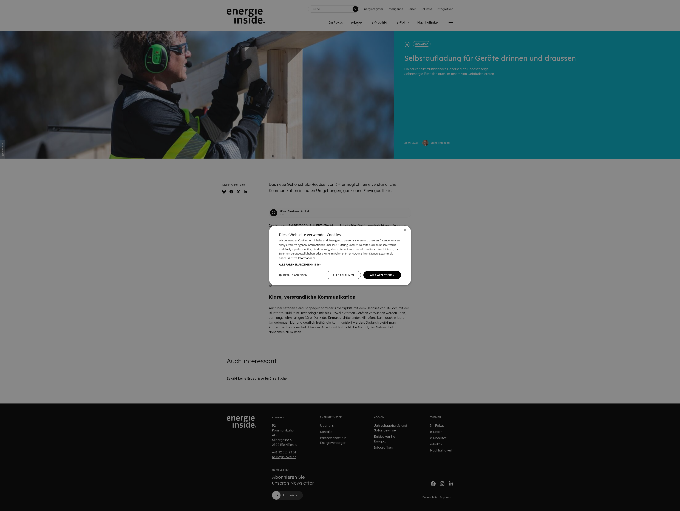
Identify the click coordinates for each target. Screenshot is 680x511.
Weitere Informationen (302, 257)
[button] (340, 264)
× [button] (405, 230)
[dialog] (340, 255)
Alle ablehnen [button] (343, 274)
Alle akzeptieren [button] (382, 274)
